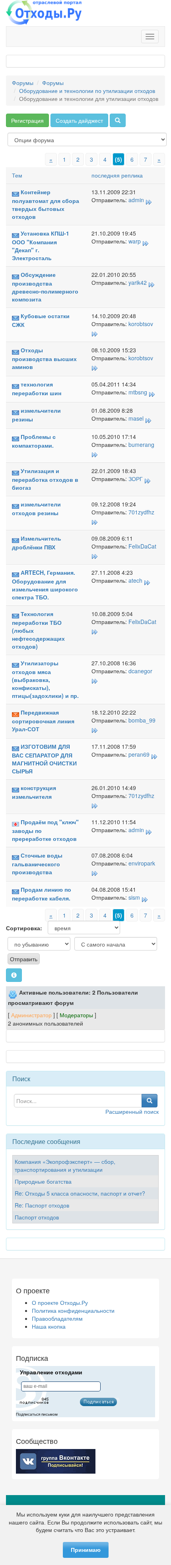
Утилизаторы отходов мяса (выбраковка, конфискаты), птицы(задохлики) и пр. (45, 679)
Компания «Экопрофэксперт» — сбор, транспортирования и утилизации (65, 1165)
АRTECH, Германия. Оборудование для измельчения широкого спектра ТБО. (45, 584)
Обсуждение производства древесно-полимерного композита (45, 286)
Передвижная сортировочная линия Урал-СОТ (43, 720)
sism (134, 897)
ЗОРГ (135, 479)
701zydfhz (141, 512)
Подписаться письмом (37, 1414)
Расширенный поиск (132, 1111)
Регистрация (27, 120)
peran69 (139, 754)
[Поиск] (118, 120)
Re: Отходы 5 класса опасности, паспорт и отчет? (80, 1193)
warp (134, 241)
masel (136, 418)
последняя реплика (117, 175)
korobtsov (140, 324)
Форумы (22, 83)
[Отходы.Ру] (44, 13)
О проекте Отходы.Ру (60, 1302)
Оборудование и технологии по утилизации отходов (87, 91)
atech (135, 580)
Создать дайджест (79, 120)
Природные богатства (43, 1181)
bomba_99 (141, 720)
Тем (17, 175)
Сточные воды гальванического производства (37, 863)
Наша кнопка (49, 1326)
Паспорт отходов (37, 1217)
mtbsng (137, 392)
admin (136, 200)
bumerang (141, 444)
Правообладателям (57, 1318)
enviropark (141, 863)
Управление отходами (51, 1372)
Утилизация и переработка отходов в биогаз (45, 479)
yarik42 (137, 282)
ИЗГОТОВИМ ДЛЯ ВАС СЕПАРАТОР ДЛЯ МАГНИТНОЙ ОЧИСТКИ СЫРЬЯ (44, 758)
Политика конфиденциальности (73, 1310)
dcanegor (140, 671)
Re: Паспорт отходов (42, 1205)
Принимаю (86, 1550)
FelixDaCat (142, 546)
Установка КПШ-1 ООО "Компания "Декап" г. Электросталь (40, 245)
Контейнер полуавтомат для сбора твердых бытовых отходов (45, 204)
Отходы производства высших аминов (44, 358)
